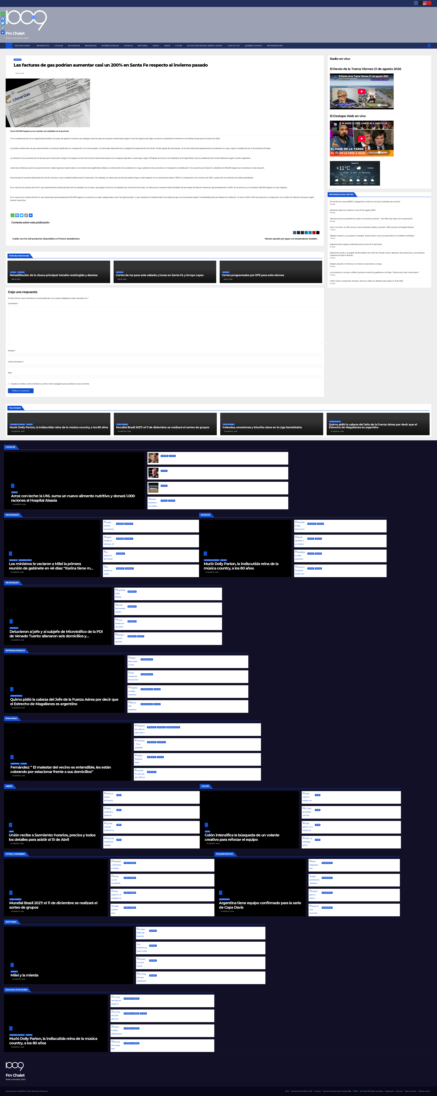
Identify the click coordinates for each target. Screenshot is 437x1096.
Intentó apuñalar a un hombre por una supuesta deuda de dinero (190, 504)
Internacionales (110, 46)
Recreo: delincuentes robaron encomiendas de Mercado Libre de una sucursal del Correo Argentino (173, 610)
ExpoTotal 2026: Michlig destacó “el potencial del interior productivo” (159, 595)
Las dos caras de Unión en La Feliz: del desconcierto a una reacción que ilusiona (152, 828)
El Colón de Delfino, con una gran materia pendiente (338, 813)
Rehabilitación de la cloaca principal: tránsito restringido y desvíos (53, 275)
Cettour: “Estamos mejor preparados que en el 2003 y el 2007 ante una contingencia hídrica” (189, 760)
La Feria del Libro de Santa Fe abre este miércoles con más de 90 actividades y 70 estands (165, 1002)
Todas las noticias (411, 1091)
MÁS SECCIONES (22, 46)
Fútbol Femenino (122, 424)
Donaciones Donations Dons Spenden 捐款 (337, 1091)
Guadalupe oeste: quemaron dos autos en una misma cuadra (334, 557)
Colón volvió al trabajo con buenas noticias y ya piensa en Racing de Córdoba (349, 798)
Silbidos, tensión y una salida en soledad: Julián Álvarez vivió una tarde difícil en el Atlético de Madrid (372, 236)
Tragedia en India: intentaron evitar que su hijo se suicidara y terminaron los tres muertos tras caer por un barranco (192, 693)
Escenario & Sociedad (17, 424)
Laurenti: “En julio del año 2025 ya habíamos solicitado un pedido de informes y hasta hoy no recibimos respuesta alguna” (202, 775)
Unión (167, 46)
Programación (274, 46)
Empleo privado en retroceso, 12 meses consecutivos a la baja (356, 264)
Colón (178, 46)
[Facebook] (2, 18)
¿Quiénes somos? (253, 46)
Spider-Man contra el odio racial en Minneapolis (162, 663)
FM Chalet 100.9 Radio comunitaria (371, 1091)
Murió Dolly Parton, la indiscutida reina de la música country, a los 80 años (59, 427)
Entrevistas (43, 46)
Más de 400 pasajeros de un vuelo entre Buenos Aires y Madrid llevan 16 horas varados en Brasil (184, 708)
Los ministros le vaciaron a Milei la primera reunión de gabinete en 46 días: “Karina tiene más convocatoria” (374, 272)
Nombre (12, 351)
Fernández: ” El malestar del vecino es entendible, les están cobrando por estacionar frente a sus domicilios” (60, 769)
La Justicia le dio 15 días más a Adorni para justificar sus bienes (144, 557)
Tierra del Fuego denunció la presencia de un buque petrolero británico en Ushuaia (344, 527)
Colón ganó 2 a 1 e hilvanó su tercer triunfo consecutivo (340, 828)
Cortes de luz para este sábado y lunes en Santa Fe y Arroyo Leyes (159, 275)
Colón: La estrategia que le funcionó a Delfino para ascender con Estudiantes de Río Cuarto (356, 843)
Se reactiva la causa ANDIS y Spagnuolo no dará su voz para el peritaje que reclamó (365, 202)
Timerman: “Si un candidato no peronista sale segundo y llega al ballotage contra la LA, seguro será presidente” (197, 746)
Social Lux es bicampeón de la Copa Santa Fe (144, 881)
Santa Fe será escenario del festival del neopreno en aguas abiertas (352, 911)
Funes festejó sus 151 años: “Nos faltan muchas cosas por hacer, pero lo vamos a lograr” (167, 625)
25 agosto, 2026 (18, 431)
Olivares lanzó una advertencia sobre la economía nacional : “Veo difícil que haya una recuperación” (371, 219)
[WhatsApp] (2, 14)
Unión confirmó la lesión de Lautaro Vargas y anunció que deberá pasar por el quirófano (156, 813)
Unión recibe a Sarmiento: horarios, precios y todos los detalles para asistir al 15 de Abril (366, 281)
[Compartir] (2, 32)
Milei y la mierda (24, 975)
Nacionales (74, 46)
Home (287, 1091)
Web (10, 373)
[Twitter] (2, 23)
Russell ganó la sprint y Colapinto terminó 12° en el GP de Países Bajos (353, 896)
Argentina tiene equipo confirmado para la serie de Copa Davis (356, 244)
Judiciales (120, 568)
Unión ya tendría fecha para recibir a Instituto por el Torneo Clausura (147, 798)
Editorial (143, 46)
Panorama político (25, 560)
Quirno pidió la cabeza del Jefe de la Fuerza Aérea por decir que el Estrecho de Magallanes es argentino (373, 426)
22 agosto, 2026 (18, 776)
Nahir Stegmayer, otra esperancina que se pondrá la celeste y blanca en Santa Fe (358, 866)
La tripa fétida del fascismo (161, 934)
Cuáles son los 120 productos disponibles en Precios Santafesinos (46, 239)
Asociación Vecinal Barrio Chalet (205, 46)
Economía (164, 455)
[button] (425, 46)
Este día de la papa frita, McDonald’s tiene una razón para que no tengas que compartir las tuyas (167, 1047)
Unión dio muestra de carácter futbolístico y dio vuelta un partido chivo (148, 843)
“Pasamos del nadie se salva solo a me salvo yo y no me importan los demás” (182, 731)
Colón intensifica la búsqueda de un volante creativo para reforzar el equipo (242, 837)
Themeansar (43, 1091)
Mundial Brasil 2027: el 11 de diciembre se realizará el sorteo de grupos (162, 427)
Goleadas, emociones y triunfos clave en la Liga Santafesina (262, 427)
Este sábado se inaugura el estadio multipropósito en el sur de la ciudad (193, 489)
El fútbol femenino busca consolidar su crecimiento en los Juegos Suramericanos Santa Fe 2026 (167, 911)
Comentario (13, 303)
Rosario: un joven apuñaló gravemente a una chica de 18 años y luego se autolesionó (166, 640)
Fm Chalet (15, 33)
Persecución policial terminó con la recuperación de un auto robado (337, 572)
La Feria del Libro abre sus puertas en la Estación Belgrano (150, 1017)
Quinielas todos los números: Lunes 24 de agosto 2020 (352, 210)
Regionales (91, 46)
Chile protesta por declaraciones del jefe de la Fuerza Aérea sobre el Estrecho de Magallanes (182, 678)
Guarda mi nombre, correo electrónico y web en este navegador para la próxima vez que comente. (50, 384)
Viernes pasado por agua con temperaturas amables (291, 239)
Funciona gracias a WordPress (16, 1091)
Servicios (17, 59)
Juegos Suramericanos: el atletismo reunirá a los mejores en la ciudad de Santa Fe (359, 881)
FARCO (156, 46)
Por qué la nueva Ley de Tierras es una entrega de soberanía (176, 964)
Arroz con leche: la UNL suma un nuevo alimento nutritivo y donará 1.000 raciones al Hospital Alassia (372, 227)
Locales (58, 46)
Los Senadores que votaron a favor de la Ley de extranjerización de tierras (182, 949)
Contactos (234, 46)
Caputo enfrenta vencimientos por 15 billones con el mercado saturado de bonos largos (155, 527)
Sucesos (128, 46)
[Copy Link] (2, 27)
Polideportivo (224, 899)
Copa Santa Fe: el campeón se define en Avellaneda (147, 896)
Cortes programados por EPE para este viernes (253, 275)
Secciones (399, 1091)
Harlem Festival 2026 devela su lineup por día (144, 1032)
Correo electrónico (16, 362)
